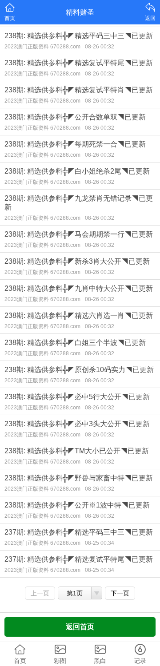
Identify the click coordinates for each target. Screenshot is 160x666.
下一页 (120, 593)
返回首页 (80, 626)
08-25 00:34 (99, 543)
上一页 (40, 593)
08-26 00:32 (99, 47)
